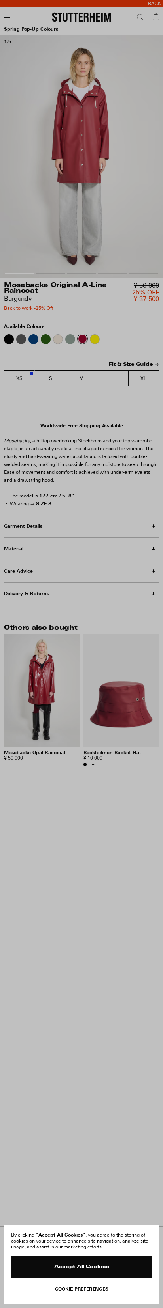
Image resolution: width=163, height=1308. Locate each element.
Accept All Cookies (81, 1267)
